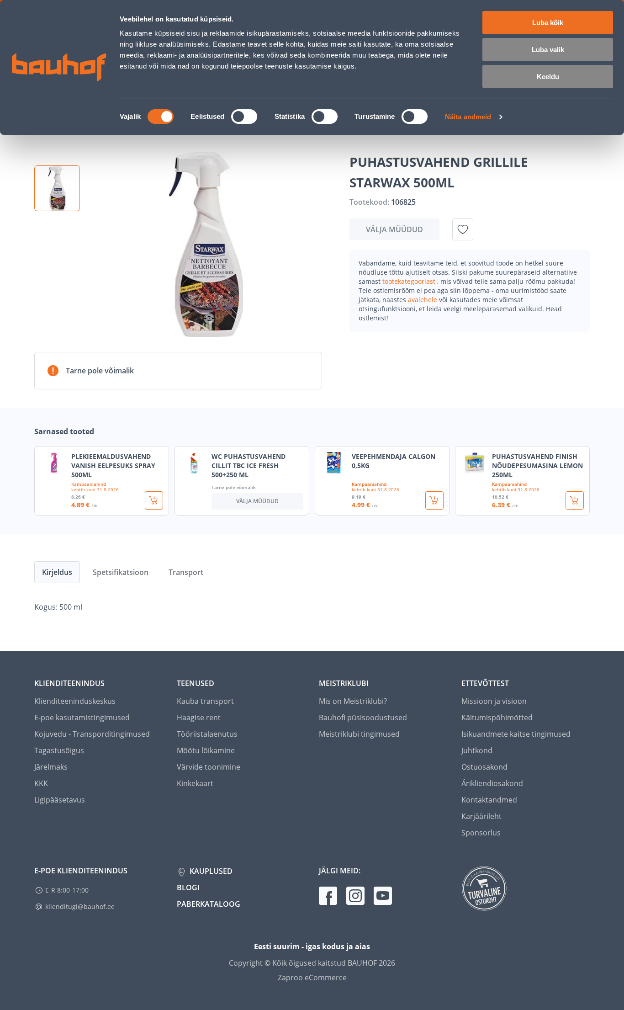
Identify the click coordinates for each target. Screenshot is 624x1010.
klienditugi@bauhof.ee (80, 906)
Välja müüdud (394, 229)
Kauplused (210, 871)
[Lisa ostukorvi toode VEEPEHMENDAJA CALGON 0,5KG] (434, 500)
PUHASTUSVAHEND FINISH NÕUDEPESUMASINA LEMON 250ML (537, 465)
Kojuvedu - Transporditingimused (92, 734)
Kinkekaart (195, 783)
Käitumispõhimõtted (497, 717)
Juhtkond (476, 750)
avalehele (423, 299)
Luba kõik (547, 23)
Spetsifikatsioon (120, 572)
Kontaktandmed (489, 800)
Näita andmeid (468, 117)
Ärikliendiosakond (492, 783)
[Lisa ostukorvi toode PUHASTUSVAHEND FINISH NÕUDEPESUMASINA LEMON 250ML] (575, 500)
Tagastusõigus (59, 750)
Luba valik (548, 49)
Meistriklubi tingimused (359, 734)
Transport (186, 572)
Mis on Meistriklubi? (353, 701)
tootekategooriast (409, 281)
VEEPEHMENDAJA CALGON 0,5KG (393, 461)
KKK (41, 783)
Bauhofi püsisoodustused (363, 717)
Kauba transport (205, 701)
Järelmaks (51, 767)
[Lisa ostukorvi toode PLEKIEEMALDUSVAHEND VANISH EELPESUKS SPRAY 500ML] (154, 500)
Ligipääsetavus (59, 800)
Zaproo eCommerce (312, 978)
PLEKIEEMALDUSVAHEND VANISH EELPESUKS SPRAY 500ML (113, 465)
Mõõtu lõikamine (206, 750)
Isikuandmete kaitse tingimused (516, 734)
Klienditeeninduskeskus (75, 701)
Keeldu (548, 76)
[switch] (244, 116)
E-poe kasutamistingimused (82, 717)
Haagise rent (199, 717)
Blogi (188, 887)
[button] (57, 188)
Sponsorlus (481, 833)
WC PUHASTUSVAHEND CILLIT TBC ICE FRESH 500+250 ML (249, 465)
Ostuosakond (484, 767)
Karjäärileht (481, 816)
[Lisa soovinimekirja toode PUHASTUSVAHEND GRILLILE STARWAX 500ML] (462, 229)
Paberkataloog (208, 904)
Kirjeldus (57, 572)
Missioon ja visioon (494, 701)
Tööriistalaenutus (207, 734)
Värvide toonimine (208, 767)
